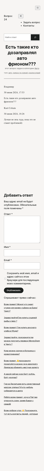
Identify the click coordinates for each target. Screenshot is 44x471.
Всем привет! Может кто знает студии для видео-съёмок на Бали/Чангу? (20, 307)
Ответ (8, 214)
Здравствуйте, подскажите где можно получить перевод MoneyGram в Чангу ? (22, 340)
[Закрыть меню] (20, 16)
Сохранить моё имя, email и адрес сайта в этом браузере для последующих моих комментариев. (23, 278)
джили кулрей (34, 73)
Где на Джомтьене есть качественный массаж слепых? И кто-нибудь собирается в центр (22, 387)
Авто (36, 68)
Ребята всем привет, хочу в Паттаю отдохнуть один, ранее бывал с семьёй (20, 400)
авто (10, 73)
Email (8, 260)
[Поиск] (35, 37)
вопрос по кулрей (20, 73)
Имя (7, 247)
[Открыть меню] (37, 8)
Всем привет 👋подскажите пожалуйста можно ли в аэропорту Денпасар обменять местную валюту (21, 364)
